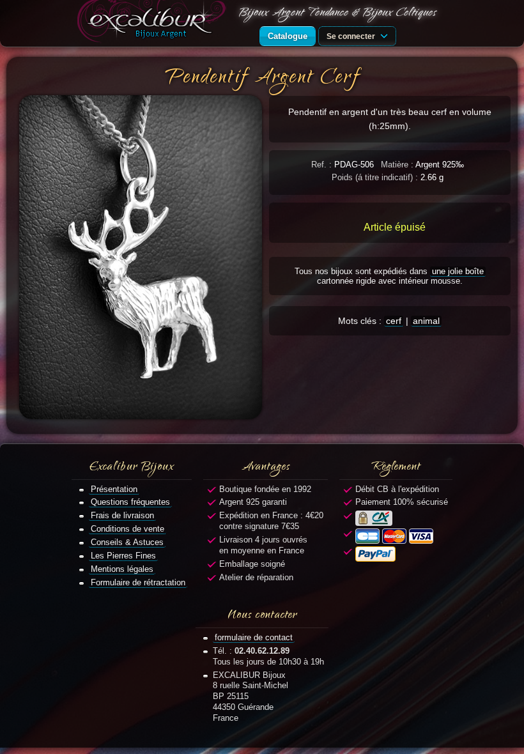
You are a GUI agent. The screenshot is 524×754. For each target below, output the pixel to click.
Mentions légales (122, 569)
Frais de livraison (122, 515)
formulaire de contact (254, 637)
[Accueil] (154, 23)
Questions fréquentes (130, 502)
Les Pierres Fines (123, 555)
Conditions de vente (127, 529)
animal (426, 321)
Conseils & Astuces (127, 542)
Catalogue (287, 36)
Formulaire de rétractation (138, 582)
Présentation (114, 489)
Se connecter (352, 36)
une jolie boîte (458, 271)
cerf (393, 321)
